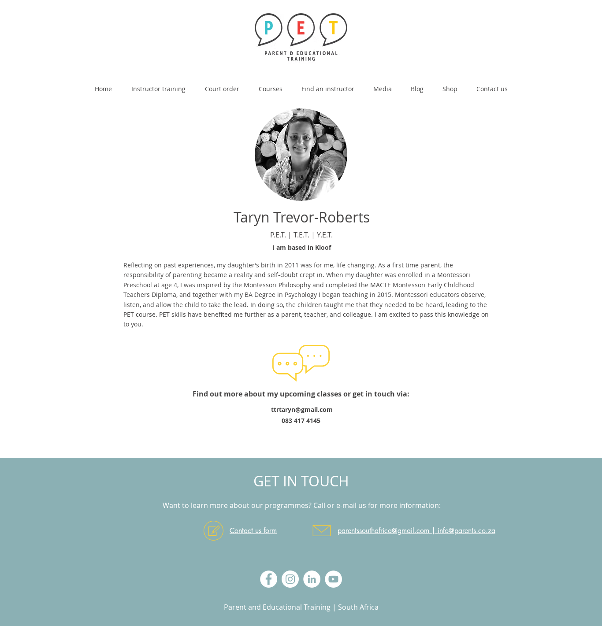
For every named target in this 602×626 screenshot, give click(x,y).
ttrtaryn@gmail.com (302, 409)
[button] (270, 85)
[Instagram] (290, 579)
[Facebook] (268, 579)
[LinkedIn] (311, 579)
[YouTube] (333, 579)
